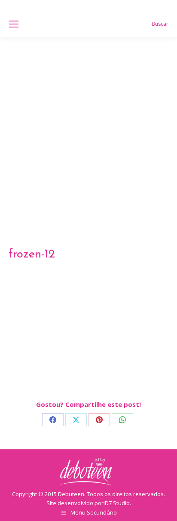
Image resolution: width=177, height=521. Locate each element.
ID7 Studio (117, 503)
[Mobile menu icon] (14, 24)
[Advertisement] (88, 129)
